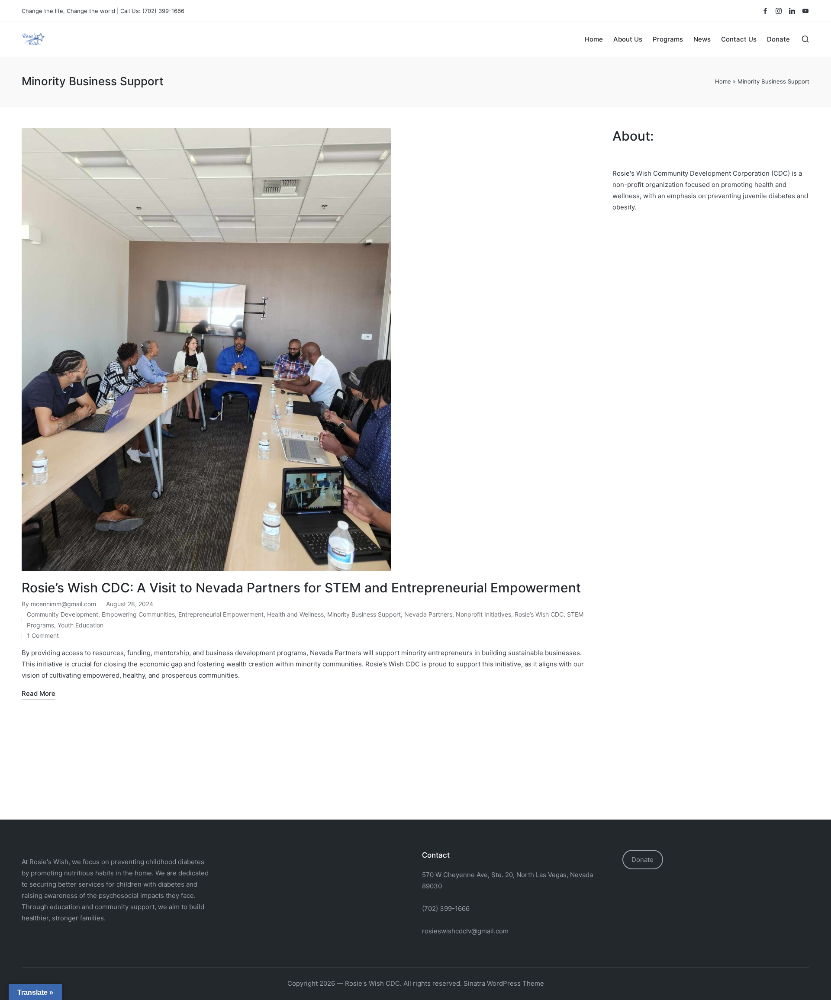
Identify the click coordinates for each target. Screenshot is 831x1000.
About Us (237, 875)
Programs (238, 886)
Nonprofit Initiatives (483, 614)
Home (723, 81)
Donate (642, 859)
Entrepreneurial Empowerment (221, 614)
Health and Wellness (295, 614)
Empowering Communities (138, 614)
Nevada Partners (428, 614)
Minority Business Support (364, 614)
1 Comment (43, 635)
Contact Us (241, 896)
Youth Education (80, 625)
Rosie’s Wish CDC (539, 614)
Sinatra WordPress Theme (504, 983)
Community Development (62, 614)
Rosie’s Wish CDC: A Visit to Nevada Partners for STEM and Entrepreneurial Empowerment (301, 587)
